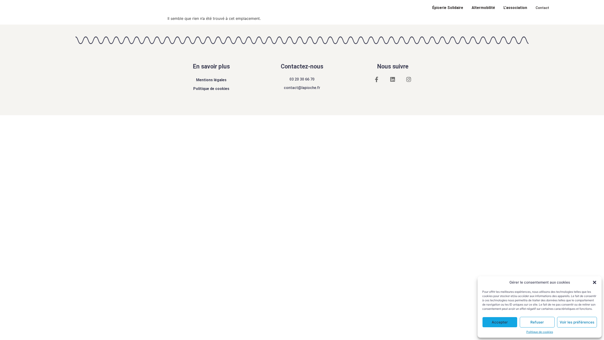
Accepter (500, 322)
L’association (515, 7)
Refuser (537, 322)
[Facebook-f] (376, 79)
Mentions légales (211, 80)
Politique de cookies (539, 332)
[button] (594, 282)
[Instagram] (408, 79)
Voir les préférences (577, 322)
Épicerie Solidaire (447, 7)
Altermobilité (483, 7)
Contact (542, 8)
